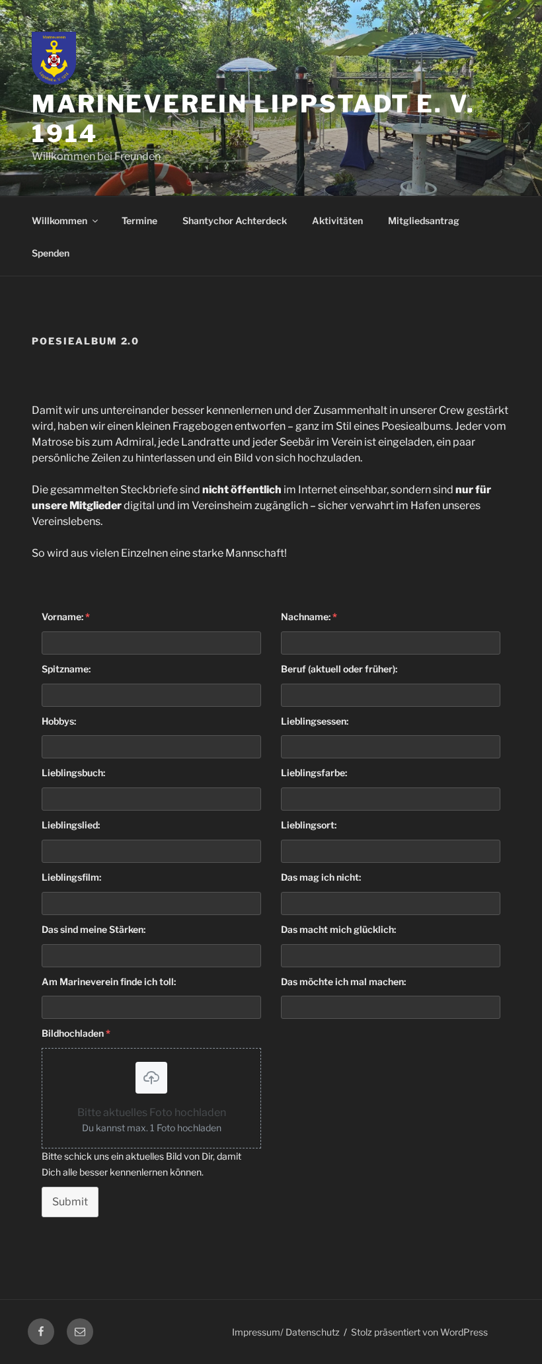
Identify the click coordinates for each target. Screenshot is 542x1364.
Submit (70, 1201)
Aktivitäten (337, 220)
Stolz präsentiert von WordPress (419, 1332)
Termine (139, 220)
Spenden (50, 253)
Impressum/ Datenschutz (286, 1332)
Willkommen (59, 220)
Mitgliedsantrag (423, 220)
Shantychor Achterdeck (234, 220)
